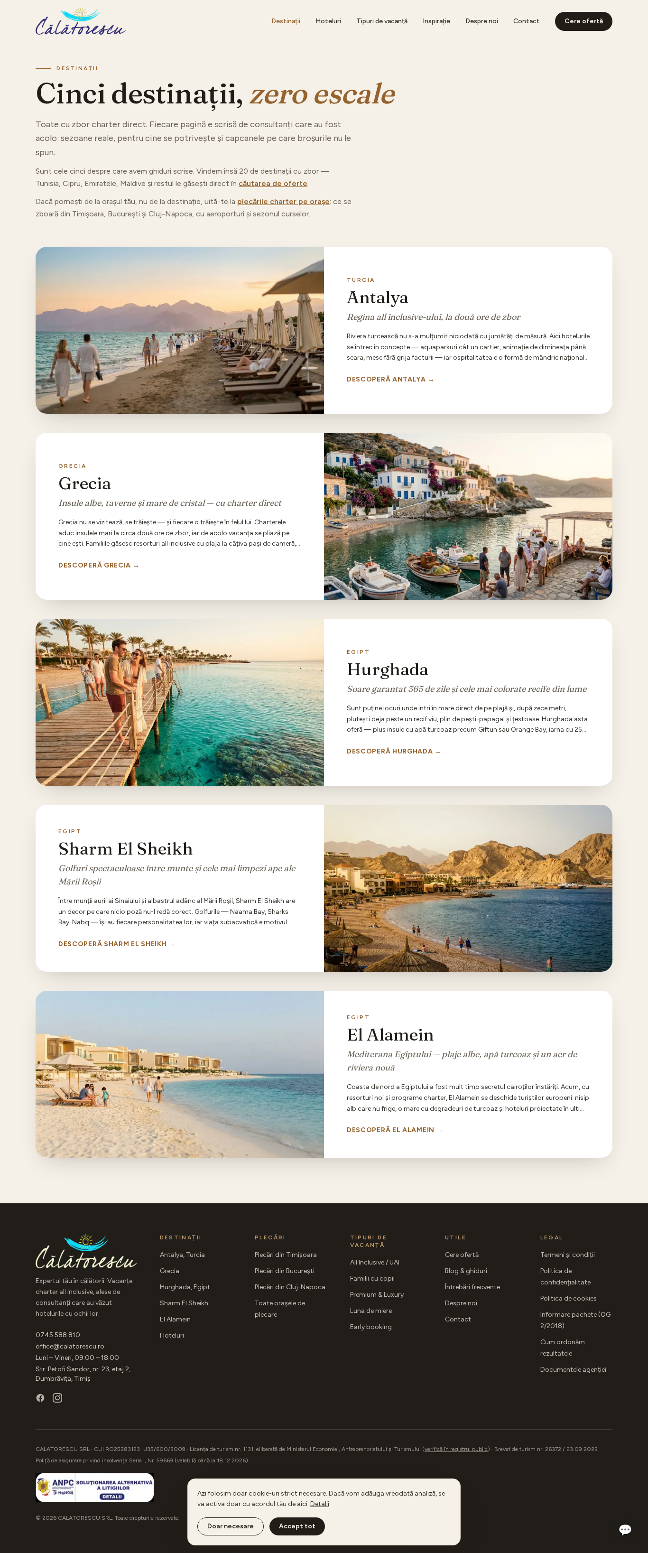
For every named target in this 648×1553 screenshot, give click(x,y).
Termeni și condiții (567, 1255)
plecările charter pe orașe (283, 201)
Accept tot (297, 1526)
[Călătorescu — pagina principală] (81, 21)
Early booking (371, 1327)
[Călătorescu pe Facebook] (40, 1398)
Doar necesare (230, 1526)
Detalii (319, 1504)
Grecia (169, 1271)
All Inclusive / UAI (374, 1262)
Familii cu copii (372, 1278)
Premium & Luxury (377, 1295)
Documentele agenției (573, 1370)
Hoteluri (328, 21)
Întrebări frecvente (472, 1287)
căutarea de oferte (273, 183)
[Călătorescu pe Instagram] (57, 1398)
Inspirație (436, 21)
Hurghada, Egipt (185, 1287)
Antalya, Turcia (182, 1255)
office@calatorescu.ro (70, 1346)
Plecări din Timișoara (286, 1255)
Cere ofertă (584, 21)
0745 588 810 (58, 1335)
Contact (526, 21)
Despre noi (481, 21)
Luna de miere (371, 1311)
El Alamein (175, 1319)
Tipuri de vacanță (381, 21)
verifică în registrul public (456, 1449)
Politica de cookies (568, 1298)
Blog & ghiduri (466, 1271)
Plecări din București (285, 1271)
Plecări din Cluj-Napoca (290, 1287)
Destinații (285, 21)
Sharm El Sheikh (184, 1303)
